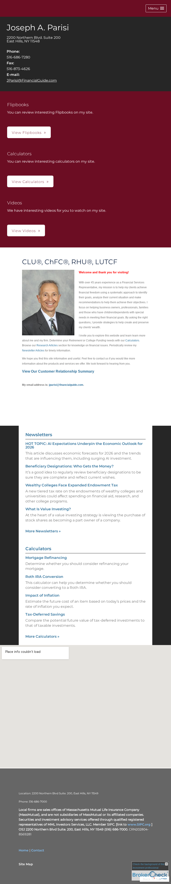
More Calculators (42, 636)
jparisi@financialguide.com (66, 384)
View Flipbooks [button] (27, 133)
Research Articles (47, 345)
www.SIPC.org (139, 824)
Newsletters (38, 434)
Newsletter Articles (33, 350)
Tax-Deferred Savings (45, 614)
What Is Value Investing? (48, 509)
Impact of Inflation (42, 595)
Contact (37, 850)
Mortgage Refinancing (46, 558)
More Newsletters (43, 531)
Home (23, 850)
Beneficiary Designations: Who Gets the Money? (69, 466)
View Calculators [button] (28, 182)
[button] (156, 8)
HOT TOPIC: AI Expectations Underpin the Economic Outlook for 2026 (84, 445)
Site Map (26, 864)
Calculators (132, 340)
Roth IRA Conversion (44, 577)
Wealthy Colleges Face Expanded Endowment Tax (71, 485)
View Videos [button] (24, 231)
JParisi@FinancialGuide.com (32, 80)
